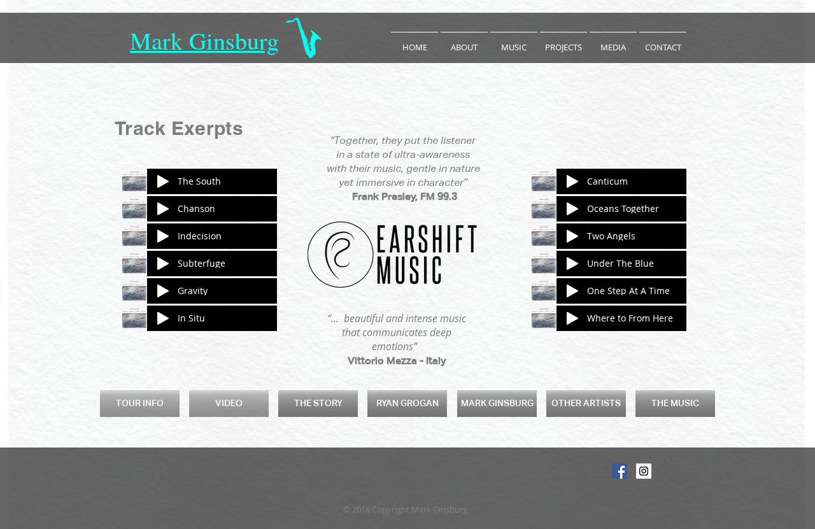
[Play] (163, 181)
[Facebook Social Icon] (619, 471)
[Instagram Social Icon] (643, 471)
